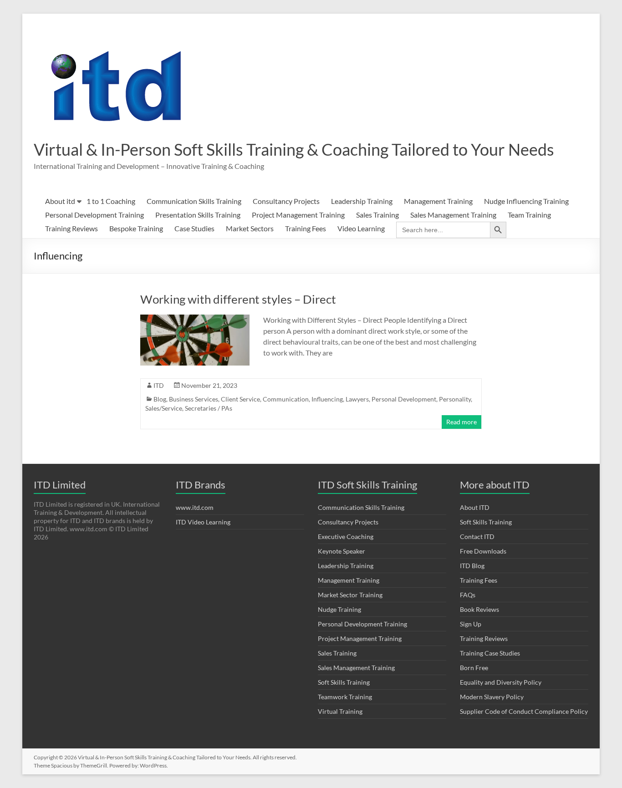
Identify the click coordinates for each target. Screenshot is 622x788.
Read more (461, 422)
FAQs (467, 595)
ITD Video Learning (203, 522)
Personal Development (404, 399)
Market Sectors (250, 228)
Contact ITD (477, 536)
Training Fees (305, 228)
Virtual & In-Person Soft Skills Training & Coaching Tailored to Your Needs (294, 149)
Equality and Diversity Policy (500, 682)
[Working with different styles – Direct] (195, 319)
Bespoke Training (136, 228)
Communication (286, 399)
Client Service (240, 399)
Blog (159, 399)
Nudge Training (339, 609)
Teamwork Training (345, 697)
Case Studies (194, 228)
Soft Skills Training (344, 682)
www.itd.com (195, 507)
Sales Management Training (453, 214)
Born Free (474, 667)
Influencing (327, 399)
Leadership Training (362, 201)
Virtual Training (340, 711)
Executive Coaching (345, 536)
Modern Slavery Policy (492, 697)
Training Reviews (71, 228)
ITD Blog (472, 565)
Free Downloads (483, 551)
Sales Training (377, 214)
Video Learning (361, 228)
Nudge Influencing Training (526, 201)
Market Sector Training (350, 595)
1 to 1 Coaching (111, 201)
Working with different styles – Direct (238, 299)
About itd (60, 201)
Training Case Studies (490, 653)
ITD (158, 385)
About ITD (474, 507)
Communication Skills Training (194, 201)
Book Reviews (479, 609)
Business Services (193, 399)
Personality (455, 399)
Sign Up (470, 624)
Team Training (529, 214)
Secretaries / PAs (208, 408)
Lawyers (357, 399)
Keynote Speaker (341, 551)
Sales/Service (163, 408)
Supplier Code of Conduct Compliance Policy (524, 711)
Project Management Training (298, 214)
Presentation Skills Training (197, 214)
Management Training (438, 201)
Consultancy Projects (286, 201)
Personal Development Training (94, 214)
